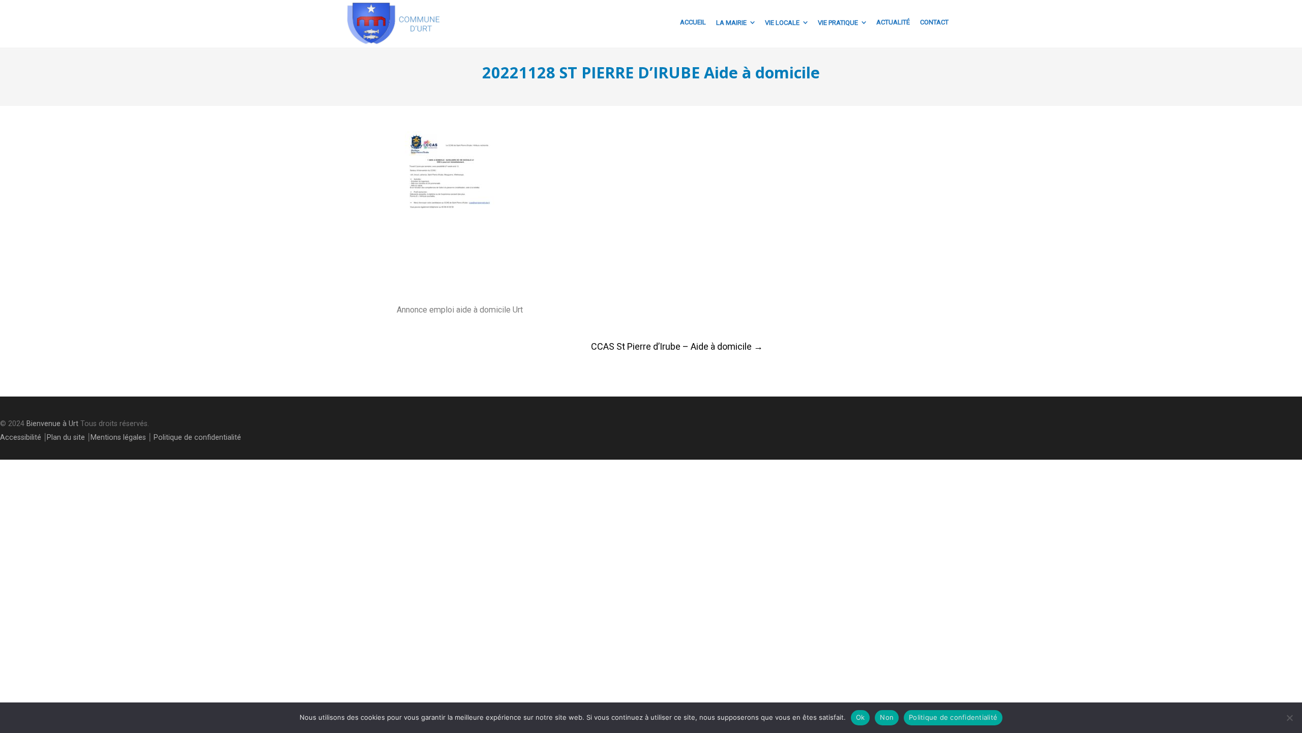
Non (887, 717)
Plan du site (66, 437)
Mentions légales (118, 437)
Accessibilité (20, 437)
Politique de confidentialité (197, 437)
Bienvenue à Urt (52, 423)
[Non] (1289, 718)
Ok (860, 717)
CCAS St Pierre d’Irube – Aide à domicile (677, 346)
